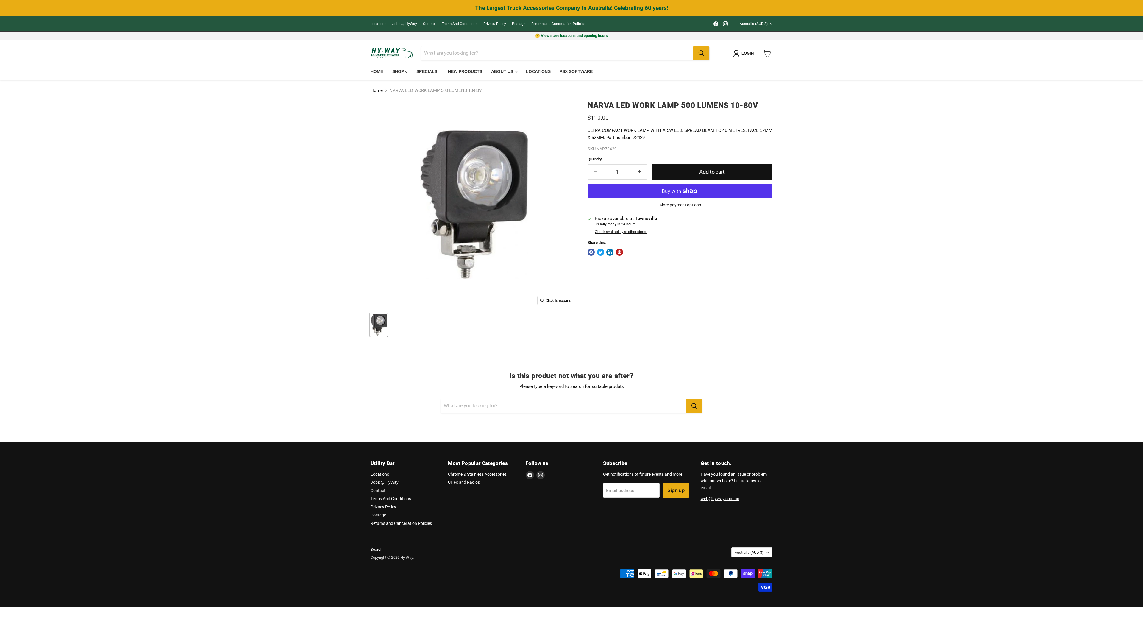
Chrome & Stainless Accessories (477, 474)
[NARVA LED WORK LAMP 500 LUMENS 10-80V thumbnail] (379, 325)
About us (502, 71)
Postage (518, 24)
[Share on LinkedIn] (609, 252)
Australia (754, 24)
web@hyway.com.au (720, 498)
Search (376, 549)
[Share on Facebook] (591, 252)
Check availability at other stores (621, 232)
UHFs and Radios (464, 482)
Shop (398, 71)
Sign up (676, 490)
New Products (465, 71)
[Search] (701, 53)
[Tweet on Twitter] (600, 252)
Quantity (595, 159)
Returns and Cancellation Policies (558, 24)
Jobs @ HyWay (404, 24)
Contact (429, 24)
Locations (378, 24)
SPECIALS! (427, 71)
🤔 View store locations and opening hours (571, 35)
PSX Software (576, 71)
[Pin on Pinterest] (619, 252)
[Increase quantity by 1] (640, 172)
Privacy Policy (494, 24)
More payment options (680, 204)
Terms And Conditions (459, 24)
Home (377, 71)
